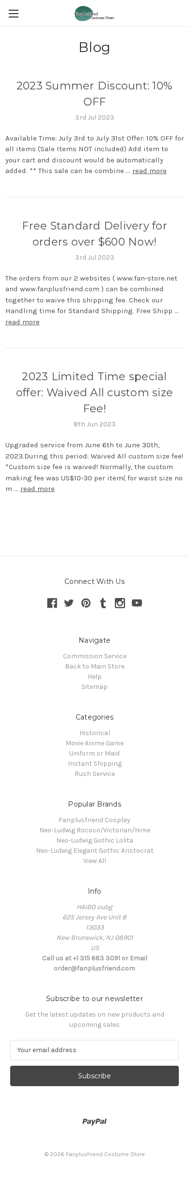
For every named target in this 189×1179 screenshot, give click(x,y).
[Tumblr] (103, 603)
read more (149, 170)
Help (95, 676)
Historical (94, 733)
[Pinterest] (86, 603)
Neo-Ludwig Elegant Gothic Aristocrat (95, 850)
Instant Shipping (95, 763)
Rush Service (95, 774)
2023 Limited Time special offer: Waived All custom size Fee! (94, 392)
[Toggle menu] (13, 13)
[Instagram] (120, 603)
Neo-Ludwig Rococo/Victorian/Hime (94, 830)
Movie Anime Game (94, 743)
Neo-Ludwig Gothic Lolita (94, 840)
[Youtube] (137, 603)
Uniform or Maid (94, 753)
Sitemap (94, 687)
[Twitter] (69, 603)
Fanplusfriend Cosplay (94, 820)
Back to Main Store (95, 666)
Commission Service (94, 656)
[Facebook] (52, 603)
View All (94, 861)
